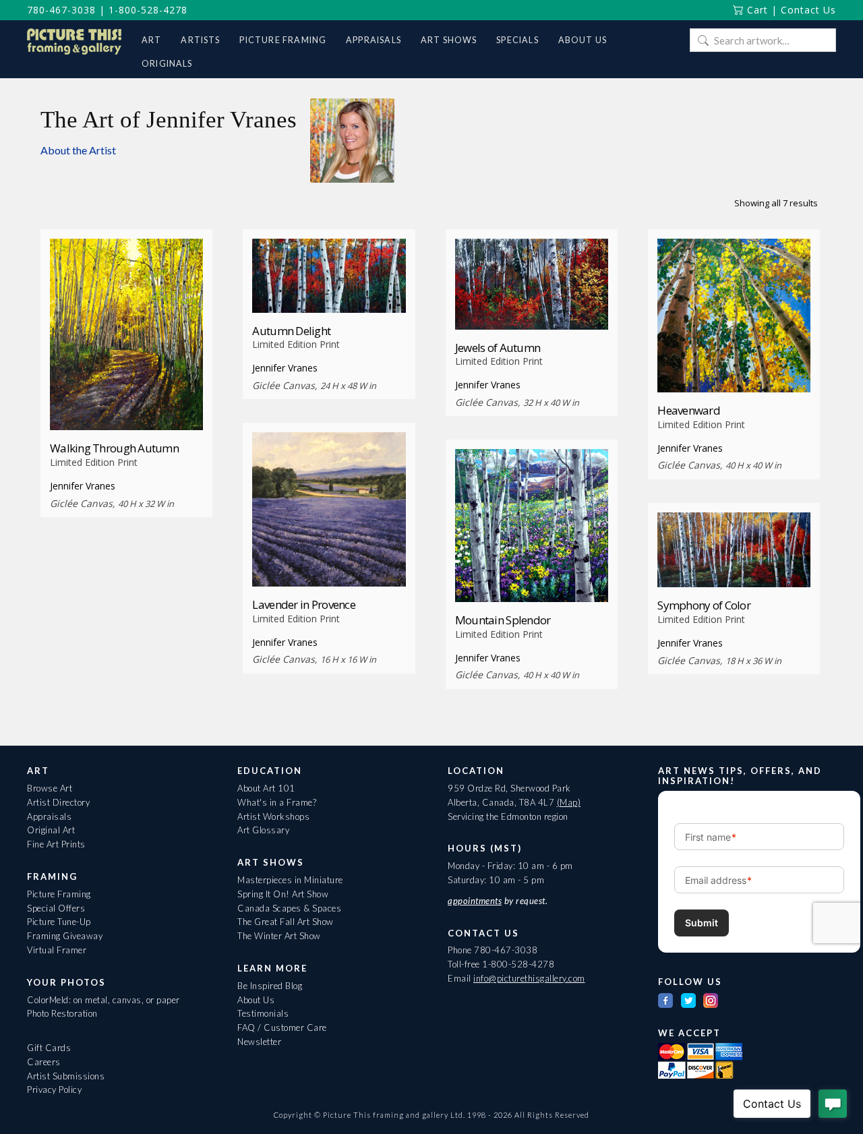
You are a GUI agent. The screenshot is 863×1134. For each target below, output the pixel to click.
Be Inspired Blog (269, 985)
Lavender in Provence (303, 604)
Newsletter (259, 1041)
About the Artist (78, 150)
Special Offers (56, 908)
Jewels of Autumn (497, 347)
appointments (475, 900)
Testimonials (263, 1013)
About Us (255, 999)
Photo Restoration (62, 1013)
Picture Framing (59, 894)
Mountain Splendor (503, 620)
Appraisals (49, 816)
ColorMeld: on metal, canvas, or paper (103, 999)
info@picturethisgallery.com (529, 978)
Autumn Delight (291, 330)
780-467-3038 (61, 9)
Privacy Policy (54, 1089)
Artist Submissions (66, 1076)
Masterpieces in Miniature (290, 879)
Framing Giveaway (64, 935)
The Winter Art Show (279, 935)
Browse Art (49, 788)
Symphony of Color (703, 605)
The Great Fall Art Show (285, 921)
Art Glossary (263, 830)
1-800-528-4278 (148, 9)
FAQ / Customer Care (282, 1027)
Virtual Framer (56, 950)
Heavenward (688, 410)
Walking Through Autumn (114, 448)
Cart (756, 9)
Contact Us (808, 9)
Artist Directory (58, 802)
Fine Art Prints (56, 844)
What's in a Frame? (276, 802)
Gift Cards (49, 1047)
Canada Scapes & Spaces (289, 908)
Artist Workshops (273, 816)
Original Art (51, 830)
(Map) (569, 802)
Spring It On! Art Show (282, 894)
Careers (44, 1061)
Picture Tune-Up (59, 921)
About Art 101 (266, 788)
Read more (126, 405)
